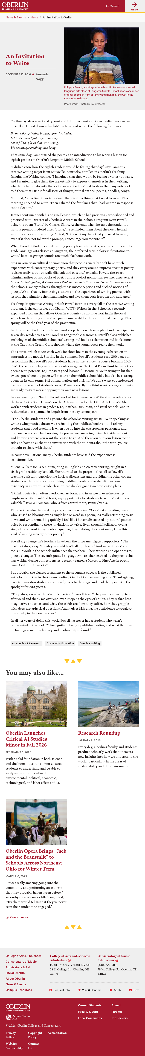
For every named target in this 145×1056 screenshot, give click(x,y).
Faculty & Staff (88, 1011)
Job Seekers (119, 1018)
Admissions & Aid (18, 967)
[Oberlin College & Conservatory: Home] (15, 6)
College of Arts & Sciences (24, 956)
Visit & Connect (92, 990)
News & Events (16, 17)
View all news (19, 917)
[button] (111, 6)
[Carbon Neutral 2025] (36, 1017)
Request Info (62, 990)
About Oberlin (15, 978)
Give (136, 990)
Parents (116, 1011)
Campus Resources (19, 990)
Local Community (90, 1018)
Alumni (116, 1005)
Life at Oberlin (15, 973)
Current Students (90, 1005)
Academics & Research (26, 643)
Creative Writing (90, 643)
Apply (117, 990)
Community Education (60, 643)
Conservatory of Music (21, 961)
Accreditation (57, 1033)
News (34, 17)
